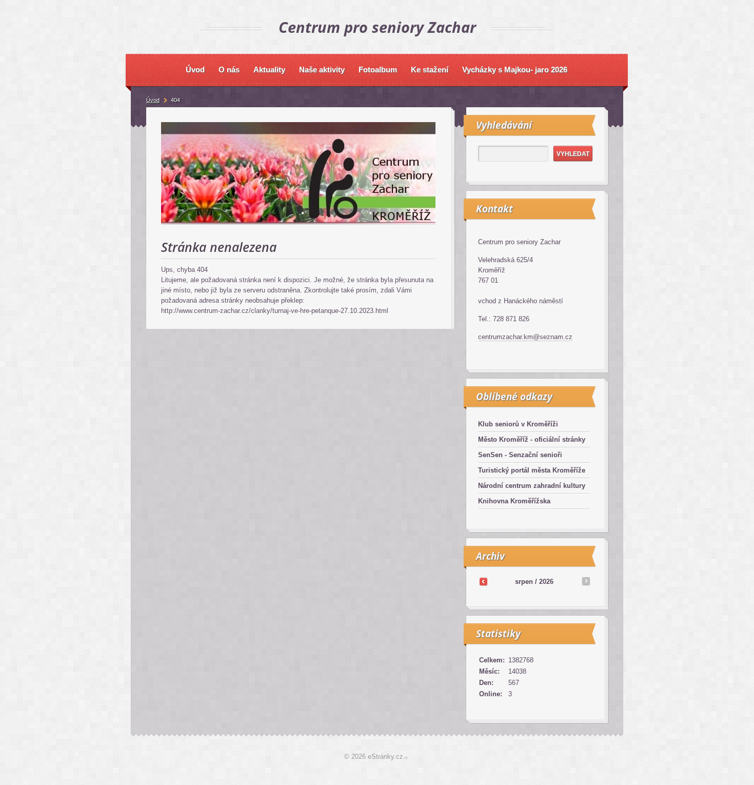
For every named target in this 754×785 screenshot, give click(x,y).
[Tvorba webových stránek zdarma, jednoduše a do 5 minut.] (406, 757)
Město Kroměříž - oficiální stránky (531, 439)
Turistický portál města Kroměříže (531, 470)
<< (483, 581)
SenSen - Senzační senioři (520, 455)
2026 (546, 581)
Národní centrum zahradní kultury (531, 485)
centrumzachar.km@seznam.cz (525, 337)
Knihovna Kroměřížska (514, 501)
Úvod (153, 100)
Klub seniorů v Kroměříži (518, 424)
